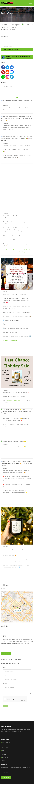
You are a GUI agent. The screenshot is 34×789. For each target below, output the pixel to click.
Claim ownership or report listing (11, 49)
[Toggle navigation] (30, 3)
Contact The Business (9, 46)
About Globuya (6, 742)
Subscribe (6, 653)
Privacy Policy (5, 748)
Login (3, 760)
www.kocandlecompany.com (10, 340)
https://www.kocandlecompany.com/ (10, 630)
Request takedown (8, 53)
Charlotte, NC (19, 17)
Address (6, 41)
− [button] (3, 595)
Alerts (5, 44)
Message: (5, 683)
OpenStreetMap (25, 621)
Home (2, 17)
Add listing (5, 757)
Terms (3, 745)
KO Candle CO (18, 610)
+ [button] (3, 593)
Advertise (4, 754)
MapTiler (18, 621)
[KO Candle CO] (17, 607)
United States (10, 17)
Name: (4, 667)
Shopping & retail (8, 86)
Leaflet (14, 621)
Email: (4, 675)
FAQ (3, 750)
